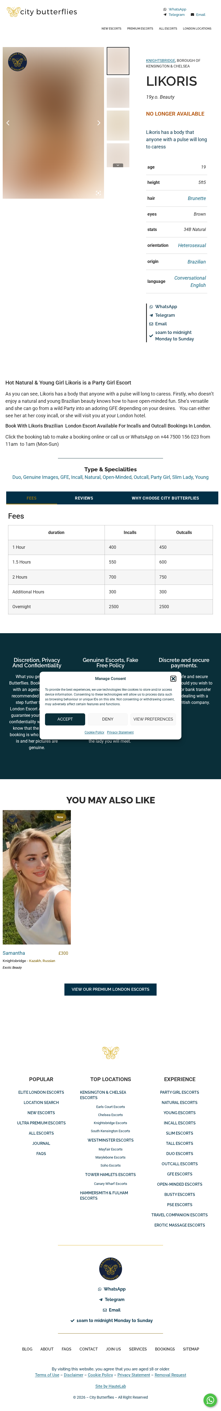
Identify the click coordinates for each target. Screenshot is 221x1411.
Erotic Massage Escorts (179, 1225)
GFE (64, 477)
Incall (76, 477)
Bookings (165, 1349)
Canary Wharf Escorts (110, 1184)
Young (202, 477)
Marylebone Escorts (110, 1157)
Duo (16, 477)
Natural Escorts (180, 1102)
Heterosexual (192, 245)
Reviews (84, 498)
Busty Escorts (179, 1194)
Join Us (113, 1349)
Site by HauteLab (110, 1386)
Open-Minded (117, 477)
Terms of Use (47, 1375)
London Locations (197, 28)
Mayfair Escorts (111, 1149)
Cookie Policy (94, 732)
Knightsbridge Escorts (110, 1123)
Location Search (41, 1102)
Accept (65, 719)
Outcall (141, 477)
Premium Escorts (140, 28)
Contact (89, 1349)
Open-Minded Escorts (179, 1184)
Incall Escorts (180, 1123)
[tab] (31, 497)
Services (138, 1349)
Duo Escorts (179, 1154)
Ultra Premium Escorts (41, 1123)
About (47, 1349)
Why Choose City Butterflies (165, 498)
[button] (173, 679)
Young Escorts (180, 1113)
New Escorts (111, 28)
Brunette (197, 198)
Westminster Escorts (111, 1140)
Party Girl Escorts (179, 1092)
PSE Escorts (179, 1205)
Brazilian (197, 262)
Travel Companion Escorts (179, 1215)
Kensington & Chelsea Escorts (103, 1095)
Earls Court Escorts (110, 1107)
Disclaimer (73, 1375)
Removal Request (170, 1375)
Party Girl (160, 477)
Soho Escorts (111, 1165)
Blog (27, 1349)
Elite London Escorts (41, 1092)
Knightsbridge (160, 60)
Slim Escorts (179, 1133)
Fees (31, 498)
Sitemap (191, 1349)
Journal (41, 1143)
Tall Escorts (179, 1143)
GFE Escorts (179, 1174)
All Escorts (168, 28)
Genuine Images (17, 61)
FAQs (41, 1154)
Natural (93, 477)
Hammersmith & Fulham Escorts (104, 1195)
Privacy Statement (120, 732)
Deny (107, 719)
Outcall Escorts (180, 1164)
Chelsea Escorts (110, 1115)
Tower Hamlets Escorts (110, 1175)
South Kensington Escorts (110, 1131)
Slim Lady (182, 477)
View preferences (153, 719)
